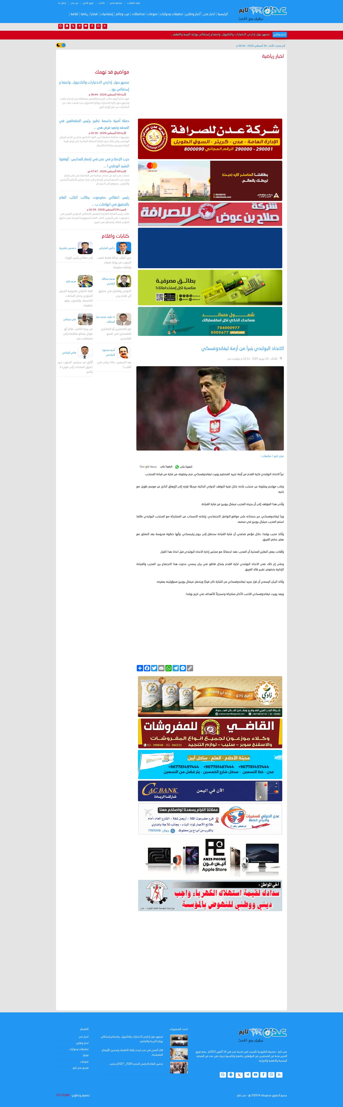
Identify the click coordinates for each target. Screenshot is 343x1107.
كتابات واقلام (115, 236)
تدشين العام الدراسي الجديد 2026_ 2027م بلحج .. (135, 1064)
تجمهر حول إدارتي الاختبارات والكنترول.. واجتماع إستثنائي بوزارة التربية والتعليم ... (220, 34)
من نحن (74, 3)
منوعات (152, 14)
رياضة (84, 14)
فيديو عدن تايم (81, 1068)
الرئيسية (223, 14)
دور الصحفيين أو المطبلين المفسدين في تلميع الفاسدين (116, 334)
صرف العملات (133, 3)
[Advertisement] (210, 88)
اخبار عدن (209, 14)
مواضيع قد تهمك (112, 72)
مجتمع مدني (116, 3)
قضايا (94, 14)
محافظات (138, 14)
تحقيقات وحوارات (171, 14)
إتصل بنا (62, 3)
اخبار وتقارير (82, 1043)
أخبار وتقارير (193, 14)
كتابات (101, 3)
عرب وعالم (122, 14)
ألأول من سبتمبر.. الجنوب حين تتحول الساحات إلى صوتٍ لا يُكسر (75, 367)
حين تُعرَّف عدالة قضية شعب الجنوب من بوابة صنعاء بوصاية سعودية (114, 263)
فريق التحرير (88, 3)
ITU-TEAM (62, 1095)
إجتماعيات (106, 14)
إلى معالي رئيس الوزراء (79, 258)
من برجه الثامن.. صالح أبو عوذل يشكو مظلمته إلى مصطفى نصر (78, 334)
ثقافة (74, 14)
